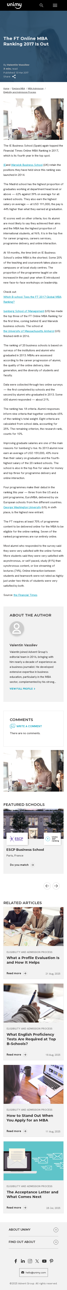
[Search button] (42, 5)
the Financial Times (25, 595)
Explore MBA (18, 88)
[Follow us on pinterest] (51, 1261)
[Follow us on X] (37, 1261)
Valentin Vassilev (18, 64)
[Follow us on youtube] (44, 1261)
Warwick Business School (27, 165)
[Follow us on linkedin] (22, 1261)
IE (4, 165)
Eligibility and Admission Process (19, 92)
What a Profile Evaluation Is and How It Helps (33, 960)
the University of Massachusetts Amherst (28, 331)
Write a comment (29, 726)
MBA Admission (36, 88)
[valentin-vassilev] (17, 628)
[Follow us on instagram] (30, 1261)
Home (6, 88)
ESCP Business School (25, 850)
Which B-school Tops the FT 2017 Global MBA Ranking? (32, 299)
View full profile (21, 688)
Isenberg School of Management (23, 311)
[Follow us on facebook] (15, 1261)
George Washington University (22, 507)
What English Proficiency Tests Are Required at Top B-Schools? (31, 1039)
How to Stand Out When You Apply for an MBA (30, 1117)
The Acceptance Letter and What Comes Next (32, 1194)
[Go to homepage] (14, 5)
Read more (14, 973)
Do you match (19, 865)
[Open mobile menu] (55, 5)
